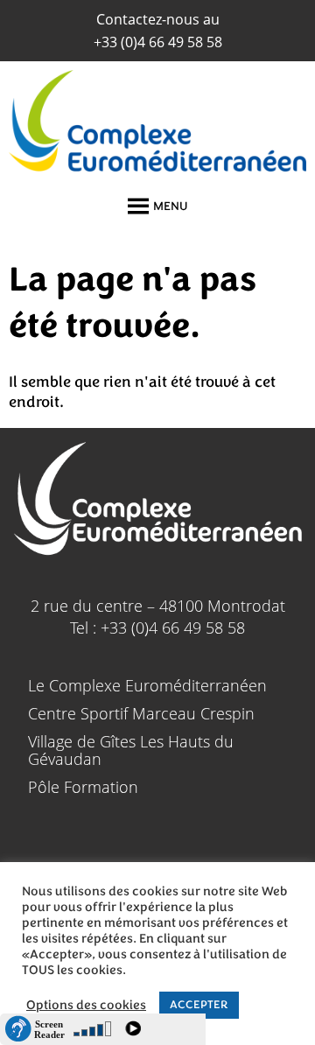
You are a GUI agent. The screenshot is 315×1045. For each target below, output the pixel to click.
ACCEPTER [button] (199, 1005)
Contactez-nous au (158, 19)
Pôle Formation (83, 786)
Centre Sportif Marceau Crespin (141, 713)
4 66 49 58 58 (158, 42)
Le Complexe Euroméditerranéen (147, 685)
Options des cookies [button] (86, 1005)
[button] (170, 206)
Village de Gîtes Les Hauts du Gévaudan (131, 750)
